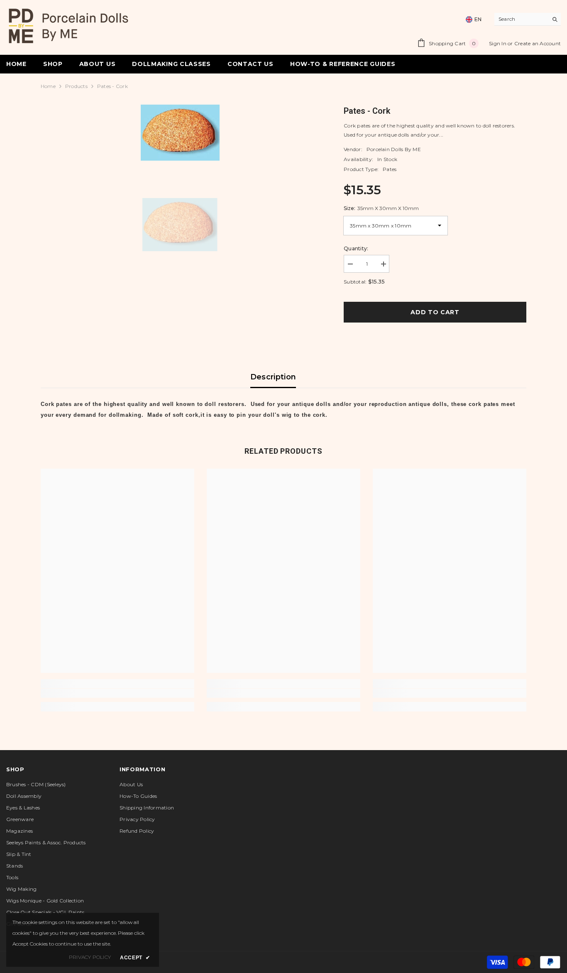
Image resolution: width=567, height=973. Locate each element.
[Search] (527, 19)
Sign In (498, 43)
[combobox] (521, 19)
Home (48, 86)
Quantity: (356, 248)
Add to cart (435, 312)
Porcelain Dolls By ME (394, 149)
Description (273, 376)
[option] (180, 133)
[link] (117, 693)
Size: (381, 208)
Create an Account (537, 43)
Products (76, 86)
